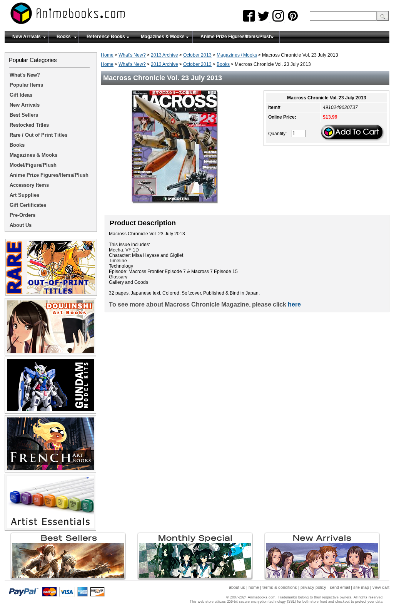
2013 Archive (164, 55)
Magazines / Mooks (237, 55)
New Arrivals (26, 36)
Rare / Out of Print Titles (38, 135)
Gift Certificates (28, 205)
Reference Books (106, 36)
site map (361, 587)
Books (64, 36)
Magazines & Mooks (163, 36)
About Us (21, 225)
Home (107, 55)
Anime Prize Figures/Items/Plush (236, 36)
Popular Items (26, 85)
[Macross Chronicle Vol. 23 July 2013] (177, 208)
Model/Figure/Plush (33, 165)
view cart (380, 587)
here (294, 304)
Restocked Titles (29, 125)
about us (237, 587)
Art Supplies (24, 195)
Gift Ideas (21, 95)
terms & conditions (279, 587)
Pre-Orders (22, 215)
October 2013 (197, 55)
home (254, 587)
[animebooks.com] (99, 15)
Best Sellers (24, 115)
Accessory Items (29, 185)
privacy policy (313, 587)
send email (340, 587)
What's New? (132, 55)
